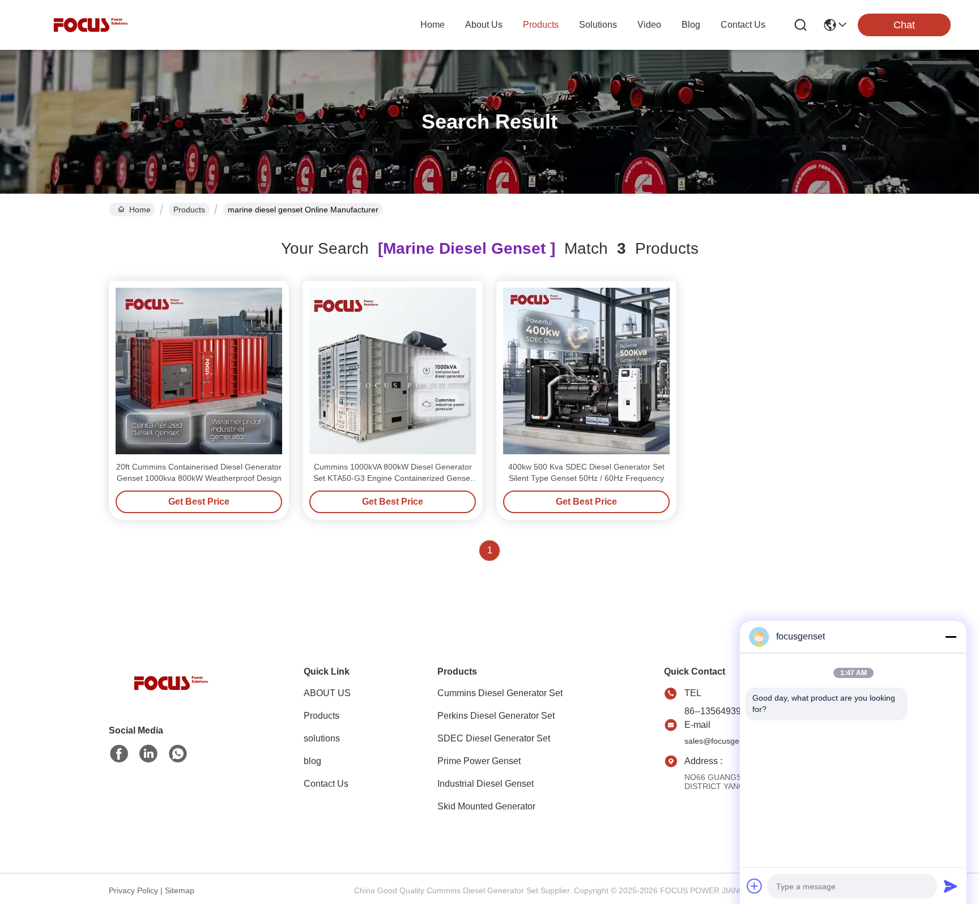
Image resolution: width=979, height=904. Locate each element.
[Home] (171, 697)
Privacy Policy (133, 890)
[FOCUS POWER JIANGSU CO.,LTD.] (90, 25)
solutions (598, 24)
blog (691, 24)
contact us (743, 24)
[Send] (951, 885)
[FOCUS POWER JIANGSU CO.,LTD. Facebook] (119, 754)
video (649, 24)
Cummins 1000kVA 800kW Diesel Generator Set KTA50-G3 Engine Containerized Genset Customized (393, 478)
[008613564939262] (178, 754)
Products (189, 209)
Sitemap (179, 890)
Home (432, 24)
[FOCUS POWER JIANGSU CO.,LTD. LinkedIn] (148, 754)
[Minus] (950, 636)
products (541, 24)
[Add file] (755, 885)
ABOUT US (327, 693)
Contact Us (326, 783)
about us (484, 24)
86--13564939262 (720, 711)
